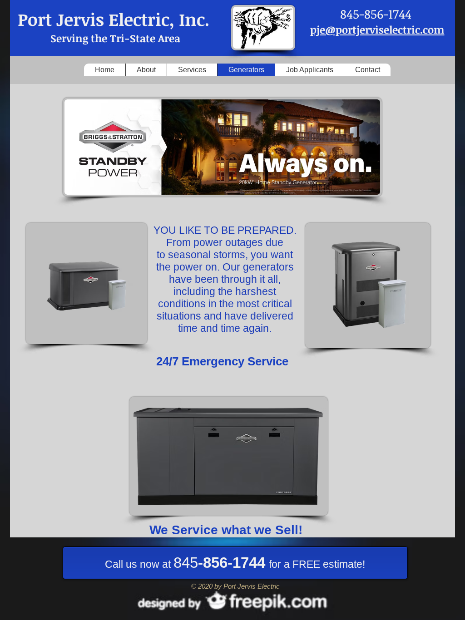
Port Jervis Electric (93, 19)
